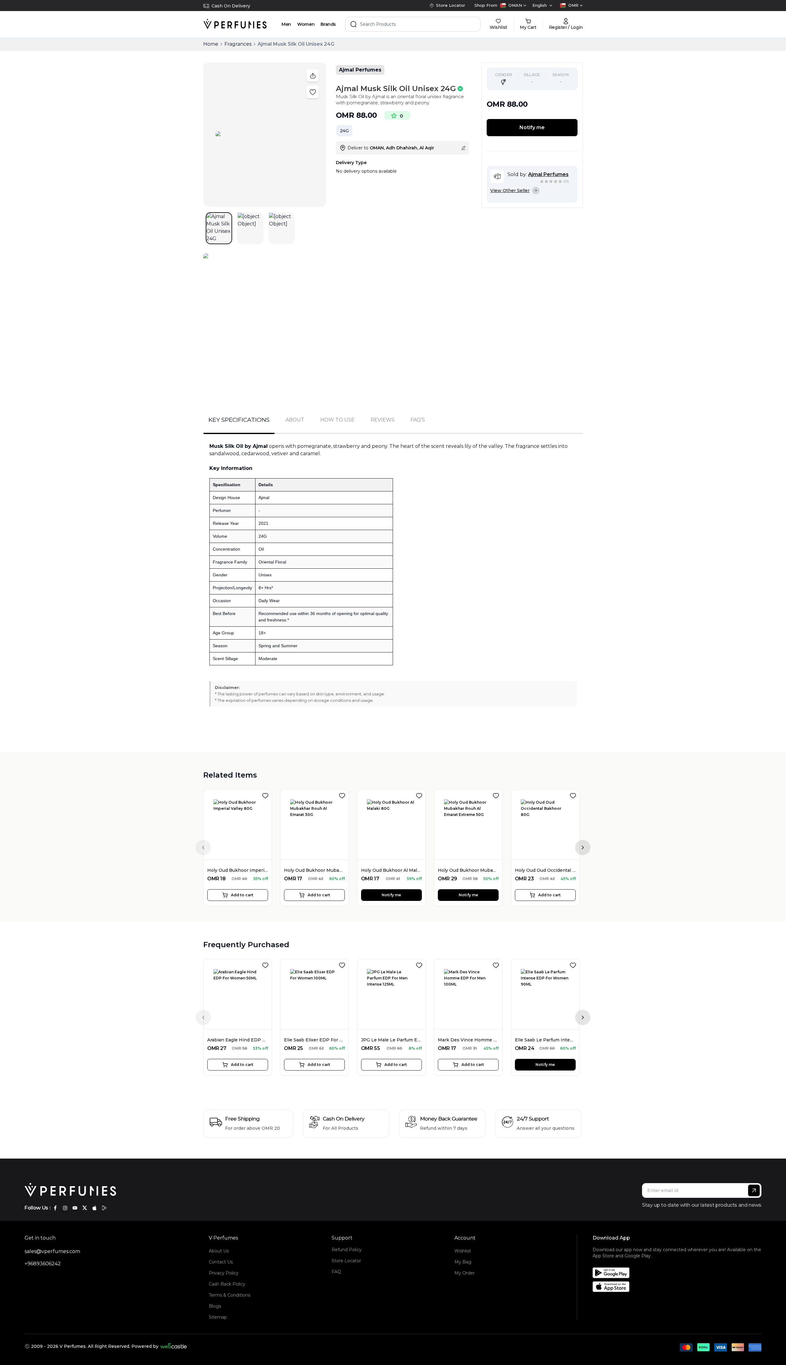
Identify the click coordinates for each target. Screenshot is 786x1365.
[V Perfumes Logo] (235, 24)
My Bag (462, 1262)
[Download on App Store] (679, 1286)
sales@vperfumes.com (52, 1251)
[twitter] (84, 1207)
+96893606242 (43, 1264)
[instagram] (65, 1207)
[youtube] (74, 1207)
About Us (219, 1251)
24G (344, 130)
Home (210, 44)
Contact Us (221, 1262)
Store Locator (346, 1260)
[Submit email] (754, 1190)
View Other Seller (510, 190)
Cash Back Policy (227, 1284)
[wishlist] (266, 794)
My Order (464, 1273)
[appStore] (94, 1207)
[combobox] (513, 5)
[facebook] (55, 1207)
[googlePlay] (104, 1207)
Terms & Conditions (229, 1295)
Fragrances (237, 44)
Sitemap (218, 1317)
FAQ (336, 1272)
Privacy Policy (224, 1273)
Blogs (215, 1306)
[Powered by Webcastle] (173, 1346)
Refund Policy (347, 1249)
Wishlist (462, 1251)
